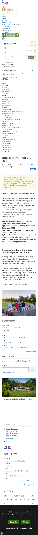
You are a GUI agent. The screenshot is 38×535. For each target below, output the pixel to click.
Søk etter (5, 366)
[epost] (32, 70)
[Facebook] (3, 3)
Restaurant (5, 143)
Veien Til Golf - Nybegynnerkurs (12, 24)
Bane (3, 95)
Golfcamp (5, 135)
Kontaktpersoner (7, 91)
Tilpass (25, 522)
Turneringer (5, 26)
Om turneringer (7, 117)
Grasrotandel (6, 89)
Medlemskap (6, 28)
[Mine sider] (2, 1)
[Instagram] (6, 3)
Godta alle (13, 522)
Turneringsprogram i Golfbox (11, 119)
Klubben (4, 20)
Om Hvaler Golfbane (8, 97)
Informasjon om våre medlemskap (13, 111)
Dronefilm (7, 333)
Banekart (5, 99)
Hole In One (6, 101)
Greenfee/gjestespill (8, 139)
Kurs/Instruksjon (7, 22)
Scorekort (5, 107)
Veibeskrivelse (6, 141)
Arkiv (14, 167)
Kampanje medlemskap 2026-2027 (15, 338)
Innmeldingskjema (8, 113)
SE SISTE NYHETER (10, 77)
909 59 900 (9, 438)
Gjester (4, 18)
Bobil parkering (7, 30)
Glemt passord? (8, 57)
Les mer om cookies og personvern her (19, 528)
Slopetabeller (6, 105)
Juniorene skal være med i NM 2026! (15, 348)
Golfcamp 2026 (7, 129)
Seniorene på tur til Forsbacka (13, 328)
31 (5, 503)
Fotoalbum (5, 121)
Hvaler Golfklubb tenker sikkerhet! (15, 343)
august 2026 (19, 496)
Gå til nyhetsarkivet (8, 373)
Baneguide (5, 103)
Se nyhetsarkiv (31, 352)
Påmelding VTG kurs (8, 133)
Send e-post (10, 442)
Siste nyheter (7, 167)
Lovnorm (5, 93)
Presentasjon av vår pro (9, 131)
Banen (4, 16)
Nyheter (4, 83)
